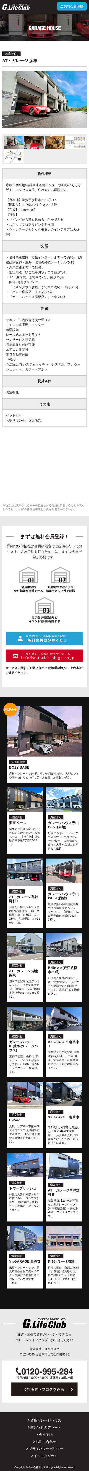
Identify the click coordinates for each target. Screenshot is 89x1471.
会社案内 (46, 1434)
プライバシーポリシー (46, 1449)
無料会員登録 (73, 6)
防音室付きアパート (45, 1427)
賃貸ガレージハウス (45, 1420)
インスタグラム (46, 1456)
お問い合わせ (46, 1442)
